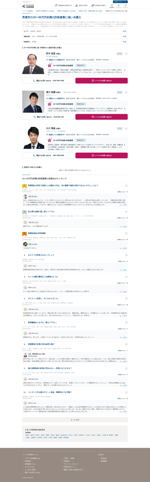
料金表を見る (80, 65)
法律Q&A (28, 461)
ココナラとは (29, 467)
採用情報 (104, 461)
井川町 (45, 437)
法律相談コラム (30, 464)
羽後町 (60, 437)
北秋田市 (81, 435)
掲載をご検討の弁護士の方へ (73, 470)
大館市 (43, 435)
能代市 (32, 435)
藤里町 (111, 435)
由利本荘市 (64, 435)
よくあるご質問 (30, 470)
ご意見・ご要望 (68, 458)
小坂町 (98, 435)
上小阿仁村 (104, 435)
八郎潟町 (39, 437)
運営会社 (104, 458)
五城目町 (33, 437)
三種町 (116, 435)
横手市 (38, 435)
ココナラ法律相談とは (32, 458)
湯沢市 (53, 435)
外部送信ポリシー (69, 467)
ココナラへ (27, 2)
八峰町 (27, 437)
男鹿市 (51, 60)
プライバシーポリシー (71, 464)
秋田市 (27, 435)
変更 (124, 31)
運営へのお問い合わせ (32, 472)
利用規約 (66, 461)
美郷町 (55, 437)
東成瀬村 (66, 437)
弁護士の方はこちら (120, 1)
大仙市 (76, 435)
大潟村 (50, 437)
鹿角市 (58, 435)
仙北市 (93, 435)
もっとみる (75, 420)
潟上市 (70, 435)
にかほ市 (87, 435)
